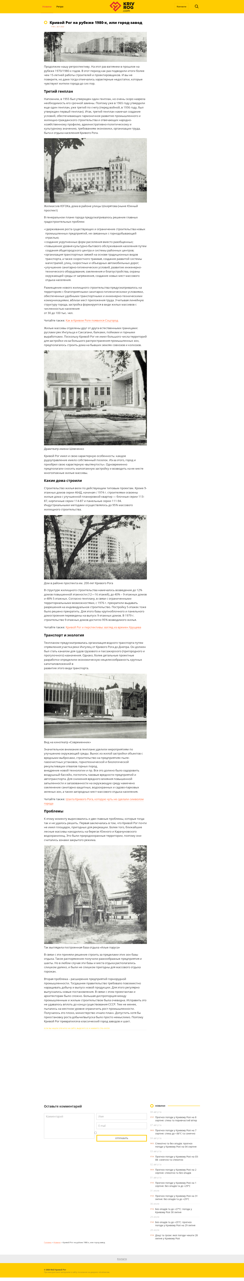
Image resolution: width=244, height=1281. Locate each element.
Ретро (59, 6)
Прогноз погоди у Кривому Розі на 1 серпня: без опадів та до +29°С (175, 1184)
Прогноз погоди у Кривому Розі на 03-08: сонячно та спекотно (177, 1158)
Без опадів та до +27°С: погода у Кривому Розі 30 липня (173, 1210)
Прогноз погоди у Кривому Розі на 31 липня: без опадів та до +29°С (176, 1197)
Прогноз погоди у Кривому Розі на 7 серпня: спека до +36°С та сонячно (175, 1132)
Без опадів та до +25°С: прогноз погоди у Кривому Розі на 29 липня (175, 1224)
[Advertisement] (95, 1064)
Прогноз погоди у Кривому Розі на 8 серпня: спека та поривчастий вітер (176, 1119)
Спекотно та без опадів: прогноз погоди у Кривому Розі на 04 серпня (176, 1145)
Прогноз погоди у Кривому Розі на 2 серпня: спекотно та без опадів (175, 1171)
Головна (47, 1242)
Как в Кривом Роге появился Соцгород (92, 320)
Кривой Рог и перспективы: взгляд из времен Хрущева (103, 627)
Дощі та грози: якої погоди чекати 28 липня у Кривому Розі (176, 1237)
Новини (46, 6)
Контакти (181, 6)
